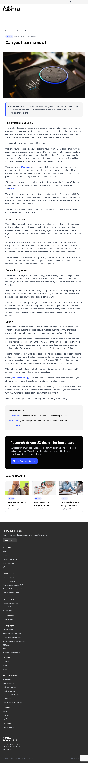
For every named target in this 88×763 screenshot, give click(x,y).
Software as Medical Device (13, 695)
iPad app (25, 167)
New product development (12, 589)
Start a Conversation (22, 461)
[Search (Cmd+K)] (84, 2)
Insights (57, 2)
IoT (4, 567)
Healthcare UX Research (11, 653)
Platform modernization (11, 593)
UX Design (6, 645)
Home (7, 31)
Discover (16, 416)
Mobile (5, 552)
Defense (6, 715)
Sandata (16, 425)
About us (6, 661)
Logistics (6, 719)
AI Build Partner (8, 630)
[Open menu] (83, 8)
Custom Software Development (14, 641)
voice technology (20, 378)
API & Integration (8, 563)
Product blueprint (9, 581)
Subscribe (8, 540)
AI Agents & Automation (11, 559)
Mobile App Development (12, 637)
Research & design (9, 607)
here (11, 188)
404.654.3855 (76, 2)
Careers (5, 669)
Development (7, 611)
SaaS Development (9, 687)
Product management (10, 603)
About (50, 2)
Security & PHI (8, 699)
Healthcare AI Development (12, 633)
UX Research (7, 649)
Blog (14, 31)
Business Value (8, 619)
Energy (5, 711)
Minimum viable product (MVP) (13, 585)
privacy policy (75, 758)
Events (65, 2)
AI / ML (5, 555)
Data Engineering (9, 691)
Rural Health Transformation (12, 702)
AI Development (8, 683)
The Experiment (8, 577)
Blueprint (16, 420)
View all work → (8, 727)
